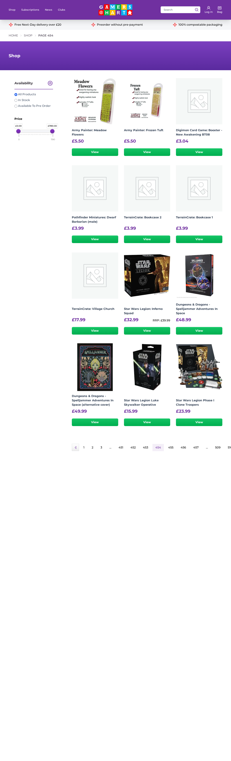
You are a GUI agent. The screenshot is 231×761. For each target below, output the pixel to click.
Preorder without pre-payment (120, 24)
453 (145, 447)
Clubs (61, 9)
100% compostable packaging (200, 24)
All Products (26, 94)
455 (170, 447)
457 (196, 447)
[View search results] (195, 9)
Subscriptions (30, 9)
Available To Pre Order (34, 106)
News (48, 9)
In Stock (23, 100)
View (95, 152)
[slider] (18, 131)
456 (183, 447)
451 (121, 447)
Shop (12, 9)
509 (218, 447)
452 (133, 447)
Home (13, 35)
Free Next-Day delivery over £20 (37, 24)
